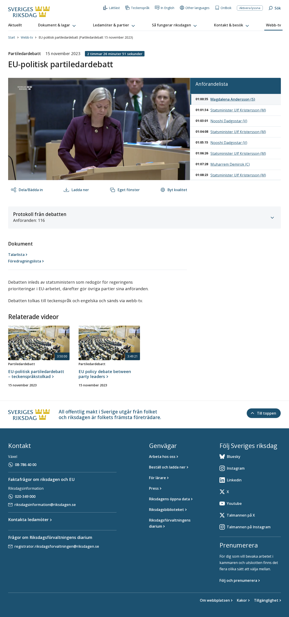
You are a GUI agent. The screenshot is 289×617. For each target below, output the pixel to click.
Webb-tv (27, 37)
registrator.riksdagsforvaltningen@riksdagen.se (56, 546)
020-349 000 (25, 496)
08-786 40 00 (25, 464)
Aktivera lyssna (249, 8)
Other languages (197, 8)
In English (167, 8)
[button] (57, 25)
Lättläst (114, 8)
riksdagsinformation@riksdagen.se (45, 504)
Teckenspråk (140, 8)
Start (11, 37)
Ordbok (226, 8)
